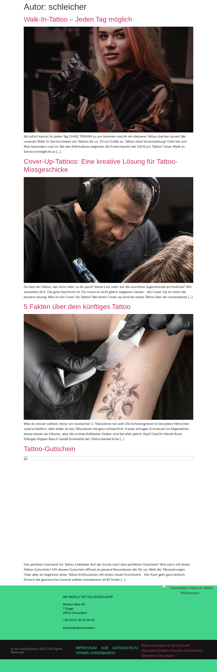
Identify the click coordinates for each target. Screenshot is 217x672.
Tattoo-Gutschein (49, 449)
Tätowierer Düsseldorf (157, 655)
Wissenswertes (179, 14)
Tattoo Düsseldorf (154, 645)
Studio (139, 14)
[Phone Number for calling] (27, 665)
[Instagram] (135, 665)
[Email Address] (190, 665)
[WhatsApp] (81, 665)
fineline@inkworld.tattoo (79, 627)
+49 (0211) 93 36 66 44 (79, 620)
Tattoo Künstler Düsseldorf (180, 650)
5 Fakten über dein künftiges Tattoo (77, 306)
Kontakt (199, 14)
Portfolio (157, 14)
